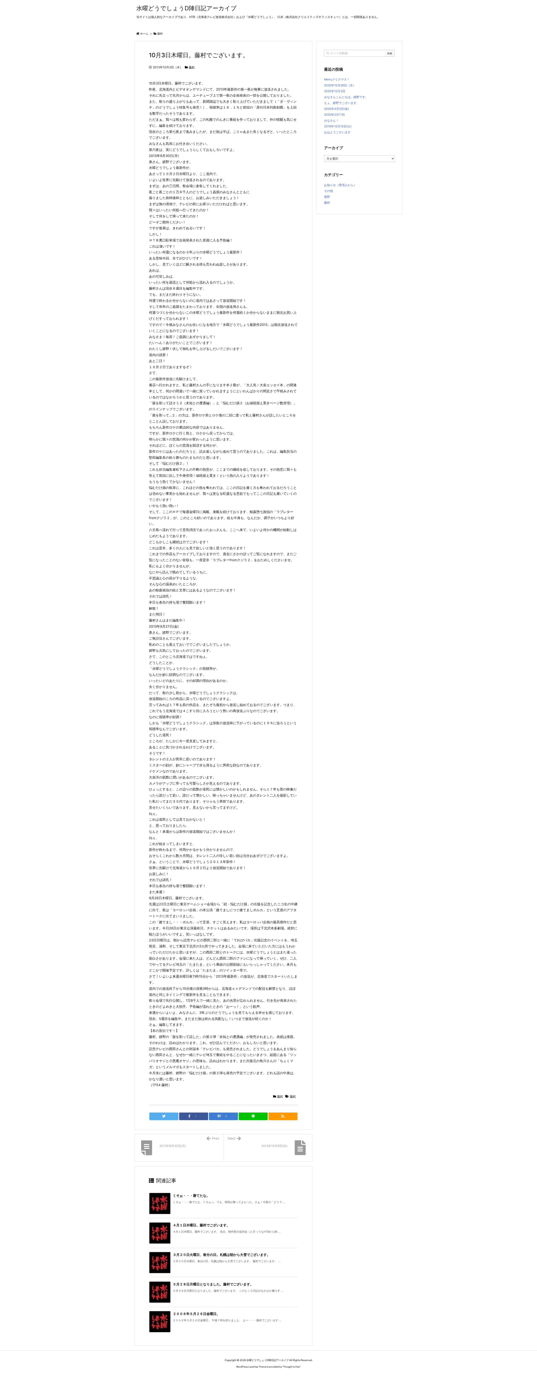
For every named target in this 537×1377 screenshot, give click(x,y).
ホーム (144, 33)
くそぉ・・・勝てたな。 (191, 1195)
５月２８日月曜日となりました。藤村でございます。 (213, 1284)
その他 (328, 191)
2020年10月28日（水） (340, 85)
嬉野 (327, 196)
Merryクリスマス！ (337, 79)
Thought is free (291, 1366)
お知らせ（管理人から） (340, 185)
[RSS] (282, 1116)
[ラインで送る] (253, 1116)
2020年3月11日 (334, 114)
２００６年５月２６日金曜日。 (196, 1314)
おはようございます (337, 132)
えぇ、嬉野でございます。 (341, 103)
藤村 (160, 33)
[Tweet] (163, 1116)
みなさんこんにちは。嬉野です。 (346, 97)
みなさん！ (331, 120)
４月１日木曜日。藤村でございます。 (201, 1225)
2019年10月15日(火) (338, 126)
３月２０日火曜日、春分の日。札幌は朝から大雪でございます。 (221, 1255)
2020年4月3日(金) (336, 108)
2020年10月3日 (334, 91)
